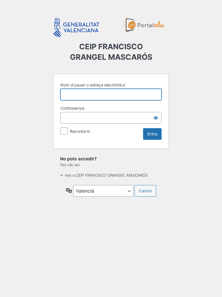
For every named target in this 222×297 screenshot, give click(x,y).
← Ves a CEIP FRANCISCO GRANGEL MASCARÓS (104, 175)
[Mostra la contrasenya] (156, 118)
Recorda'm (80, 131)
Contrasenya (72, 108)
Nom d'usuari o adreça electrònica (92, 84)
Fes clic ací (69, 164)
